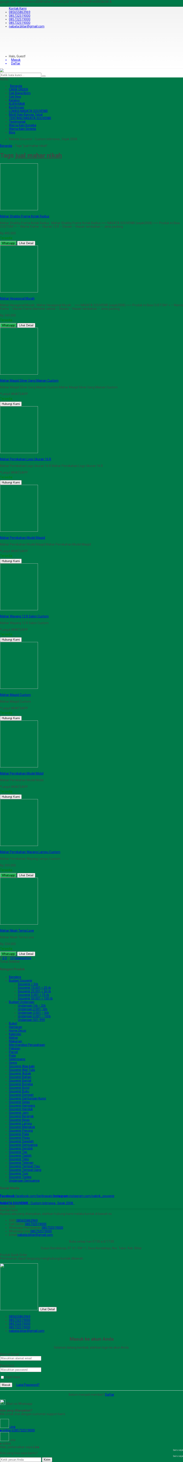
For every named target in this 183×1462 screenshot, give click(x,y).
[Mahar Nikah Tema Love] (19, 923)
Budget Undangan (21, 1002)
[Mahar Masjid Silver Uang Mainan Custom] (19, 373)
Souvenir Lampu (20, 1123)
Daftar (109, 1394)
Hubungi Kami (11, 404)
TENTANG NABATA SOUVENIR (30, 118)
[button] (44, 76)
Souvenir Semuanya (23, 1145)
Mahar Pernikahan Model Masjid (22, 537)
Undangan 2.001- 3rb (32, 1009)
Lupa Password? (28, 1385)
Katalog (14, 100)
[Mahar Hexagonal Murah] (19, 291)
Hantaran (15, 1027)
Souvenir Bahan (20, 1077)
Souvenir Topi (18, 1173)
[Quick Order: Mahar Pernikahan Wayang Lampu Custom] (0, 848)
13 (12, 958)
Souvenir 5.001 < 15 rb (33, 995)
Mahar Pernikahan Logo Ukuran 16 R (25, 459)
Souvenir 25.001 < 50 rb (34, 991)
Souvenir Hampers (22, 1105)
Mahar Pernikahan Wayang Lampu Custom (30, 852)
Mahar (13, 1037)
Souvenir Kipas (19, 1120)
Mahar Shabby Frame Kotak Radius (24, 216)
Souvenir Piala (19, 1134)
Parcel (13, 1052)
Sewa (13, 1062)
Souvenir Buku (19, 1091)
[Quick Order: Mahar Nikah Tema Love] (0, 927)
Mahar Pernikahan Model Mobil (22, 773)
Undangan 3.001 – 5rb (33, 1012)
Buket (13, 1023)
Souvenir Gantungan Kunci (27, 1098)
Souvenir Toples (20, 1177)
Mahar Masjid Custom (15, 695)
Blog (12, 132)
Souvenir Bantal (20, 1080)
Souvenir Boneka (21, 1084)
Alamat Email (9, 1354)
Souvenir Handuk (21, 1109)
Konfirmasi (16, 107)
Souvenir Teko (19, 1159)
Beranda (16, 86)
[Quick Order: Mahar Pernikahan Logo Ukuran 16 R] (0, 455)
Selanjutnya (22, 958)
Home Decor (17, 1030)
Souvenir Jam (19, 1112)
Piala (12, 1055)
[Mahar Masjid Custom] (19, 687)
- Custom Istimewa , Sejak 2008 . (37, 1203)
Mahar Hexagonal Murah (17, 298)
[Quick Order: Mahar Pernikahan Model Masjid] (0, 534)
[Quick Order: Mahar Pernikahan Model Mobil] (0, 770)
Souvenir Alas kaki (22, 1066)
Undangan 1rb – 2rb (32, 1005)
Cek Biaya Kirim (20, 93)
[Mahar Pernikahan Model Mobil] (19, 766)
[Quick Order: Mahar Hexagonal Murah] (0, 295)
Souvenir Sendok (21, 1148)
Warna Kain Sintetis (22, 129)
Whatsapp (8, 243)
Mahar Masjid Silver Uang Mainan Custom (29, 380)
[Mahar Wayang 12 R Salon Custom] (19, 609)
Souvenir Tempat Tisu (24, 1166)
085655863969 (19, 12)
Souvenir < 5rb (28, 984)
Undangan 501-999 (31, 1020)
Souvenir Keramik (21, 1116)
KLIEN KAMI (17, 104)
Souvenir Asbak (20, 1073)
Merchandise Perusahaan (27, 1045)
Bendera (15, 977)
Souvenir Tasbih (20, 1155)
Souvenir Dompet (21, 1095)
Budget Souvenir (20, 980)
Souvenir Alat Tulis (22, 1070)
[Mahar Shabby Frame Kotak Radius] (19, 209)
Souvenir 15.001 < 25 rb (34, 987)
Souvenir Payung (21, 1130)
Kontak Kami (18, 8)
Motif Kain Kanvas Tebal (26, 114)
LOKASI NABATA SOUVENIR (28, 111)
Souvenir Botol (19, 1087)
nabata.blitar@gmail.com (26, 26)
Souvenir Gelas (19, 1102)
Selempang (17, 1059)
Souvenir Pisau (19, 1137)
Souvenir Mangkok (22, 1127)
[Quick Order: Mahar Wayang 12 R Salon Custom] (0, 612)
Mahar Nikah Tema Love (17, 930)
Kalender (15, 1034)
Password (7, 1365)
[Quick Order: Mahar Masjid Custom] (0, 691)
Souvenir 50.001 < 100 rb (35, 998)
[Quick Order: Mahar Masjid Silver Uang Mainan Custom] (0, 377)
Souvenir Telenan (21, 1162)
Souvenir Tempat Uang (25, 1170)
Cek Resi (15, 96)
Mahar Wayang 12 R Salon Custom (24, 616)
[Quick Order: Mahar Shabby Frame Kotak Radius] (0, 213)
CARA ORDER (18, 89)
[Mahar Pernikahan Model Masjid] (19, 530)
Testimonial (17, 121)
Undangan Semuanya (24, 1180)
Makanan (15, 1041)
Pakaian (14, 1048)
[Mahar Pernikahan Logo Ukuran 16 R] (19, 452)
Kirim (47, 1459)
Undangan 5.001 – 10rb (34, 1016)
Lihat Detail (26, 243)
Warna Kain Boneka (22, 125)
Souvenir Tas (18, 1152)
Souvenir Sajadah (21, 1141)
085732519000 (19, 15)
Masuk (6, 1385)
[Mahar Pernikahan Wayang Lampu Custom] (19, 845)
